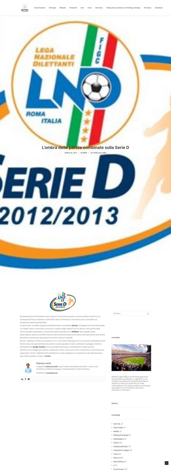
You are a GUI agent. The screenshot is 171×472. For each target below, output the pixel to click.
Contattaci (159, 8)
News (85, 153)
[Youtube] (29, 379)
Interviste (99, 8)
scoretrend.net (51, 373)
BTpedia (63, 8)
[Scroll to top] (166, 463)
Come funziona (39, 8)
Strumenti (73, 8)
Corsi (90, 8)
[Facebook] (25, 379)
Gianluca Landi (99, 153)
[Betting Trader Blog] (25, 7)
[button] (148, 313)
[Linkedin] (22, 379)
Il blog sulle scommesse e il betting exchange (123, 8)
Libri (82, 8)
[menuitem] (40, 8)
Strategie (52, 8)
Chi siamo (147, 8)
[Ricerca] (131, 313)
